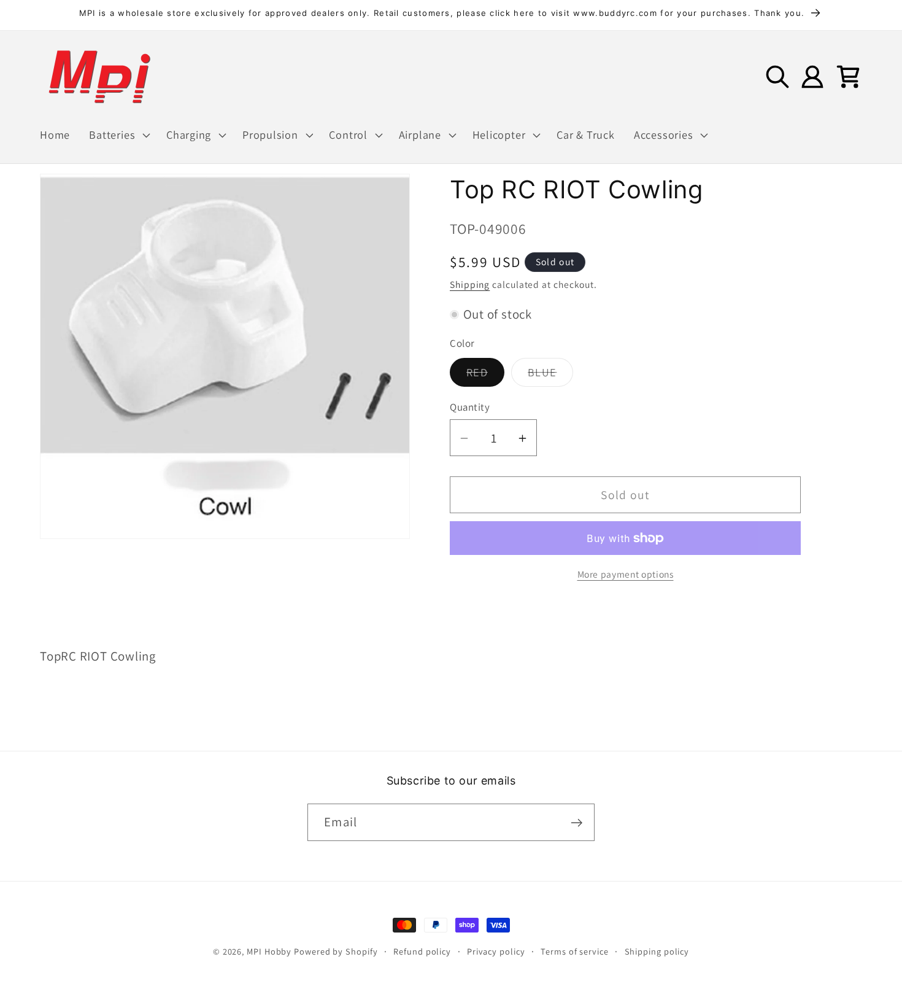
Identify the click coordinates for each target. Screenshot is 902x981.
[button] (118, 135)
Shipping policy (657, 951)
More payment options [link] (625, 574)
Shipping (470, 284)
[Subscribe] (576, 823)
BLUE (550, 376)
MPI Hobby (269, 951)
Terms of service (575, 951)
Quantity (470, 407)
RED (485, 376)
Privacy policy (496, 951)
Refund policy (422, 951)
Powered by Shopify (335, 951)
